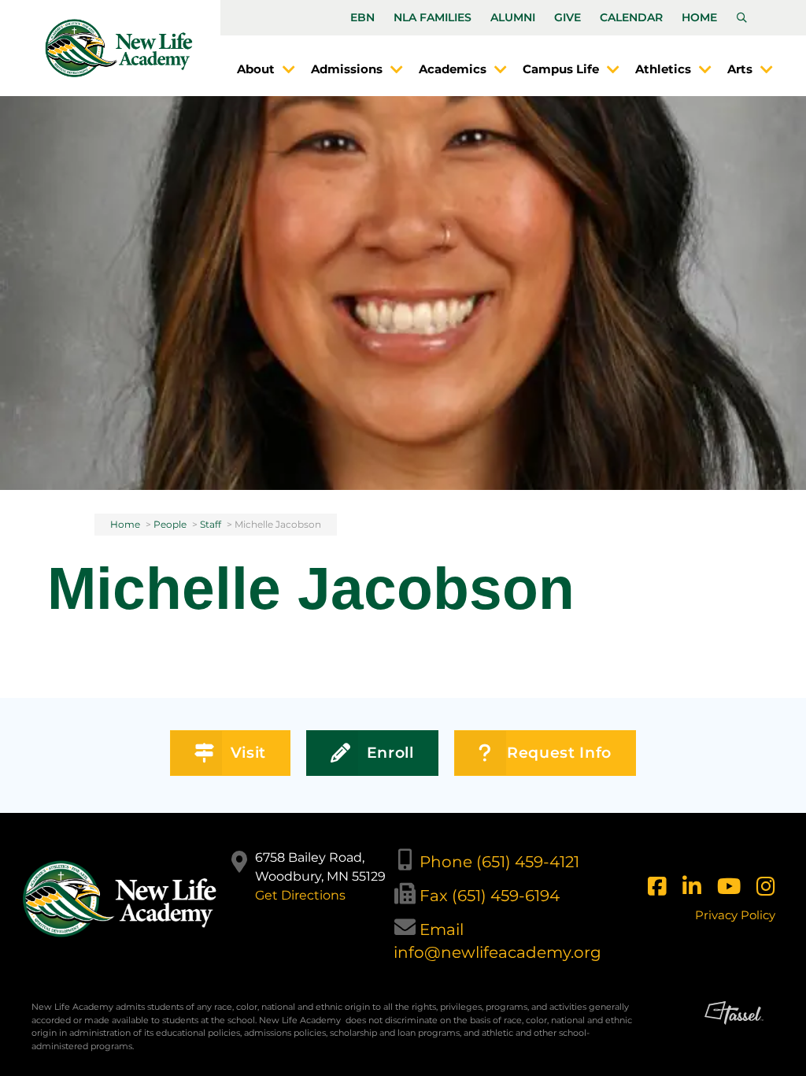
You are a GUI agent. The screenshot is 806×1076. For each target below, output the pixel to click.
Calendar (631, 17)
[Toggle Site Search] (742, 18)
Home (699, 17)
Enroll (390, 753)
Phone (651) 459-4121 (499, 861)
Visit (248, 753)
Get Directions (300, 895)
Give (567, 17)
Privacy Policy (735, 914)
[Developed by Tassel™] (733, 1032)
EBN (362, 17)
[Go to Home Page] (119, 48)
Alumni (512, 17)
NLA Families (432, 17)
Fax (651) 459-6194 (490, 895)
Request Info (559, 753)
